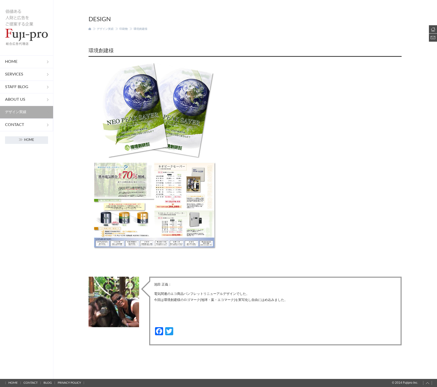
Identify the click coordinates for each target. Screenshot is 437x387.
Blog (47, 382)
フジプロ (26, 27)
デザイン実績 (15, 112)
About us (15, 99)
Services (14, 74)
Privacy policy (69, 382)
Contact (14, 125)
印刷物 (123, 28)
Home (11, 62)
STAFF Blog (16, 87)
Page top (427, 383)
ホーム (90, 29)
